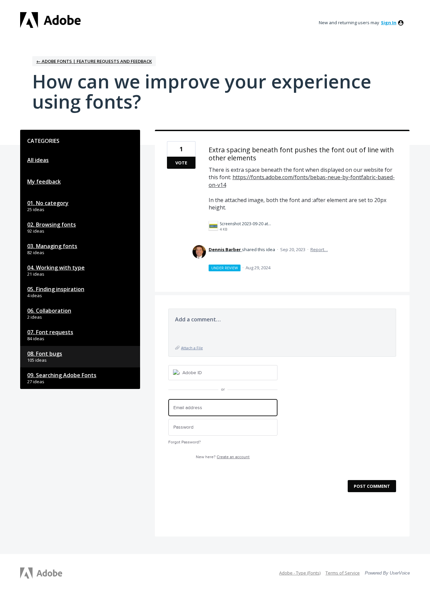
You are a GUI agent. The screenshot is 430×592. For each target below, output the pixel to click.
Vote (181, 163)
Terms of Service (343, 573)
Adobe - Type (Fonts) (299, 573)
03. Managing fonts (52, 246)
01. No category (48, 203)
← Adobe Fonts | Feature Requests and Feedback (94, 61)
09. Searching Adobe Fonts (61, 375)
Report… (319, 249)
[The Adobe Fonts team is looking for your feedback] (50, 20)
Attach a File (192, 347)
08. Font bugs (44, 353)
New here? (223, 457)
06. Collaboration (49, 310)
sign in (388, 22)
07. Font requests (50, 332)
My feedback (44, 181)
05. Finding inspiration (55, 289)
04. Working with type (56, 267)
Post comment (372, 486)
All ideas (38, 160)
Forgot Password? (184, 442)
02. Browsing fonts (51, 224)
